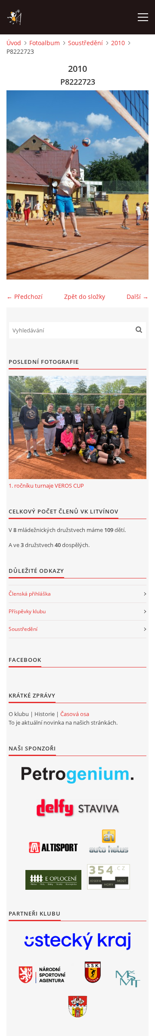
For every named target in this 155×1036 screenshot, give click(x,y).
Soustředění (85, 43)
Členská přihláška (30, 593)
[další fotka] (134, 185)
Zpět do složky (84, 296)
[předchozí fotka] (20, 185)
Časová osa (74, 714)
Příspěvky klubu (27, 611)
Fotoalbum (44, 43)
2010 (118, 43)
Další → (138, 296)
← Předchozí (24, 296)
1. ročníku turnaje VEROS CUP (46, 485)
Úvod (13, 43)
